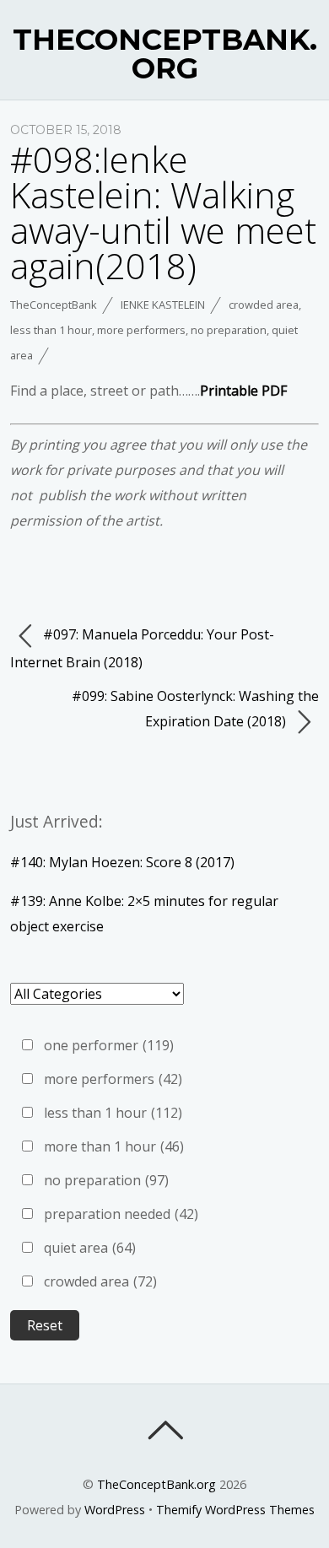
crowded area (264, 304)
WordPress (114, 1510)
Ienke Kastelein (163, 304)
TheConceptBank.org (156, 1484)
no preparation (229, 329)
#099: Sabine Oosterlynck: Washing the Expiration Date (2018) (195, 709)
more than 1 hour (114, 1146)
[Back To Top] (165, 1430)
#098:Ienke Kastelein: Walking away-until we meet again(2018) (163, 212)
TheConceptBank (53, 304)
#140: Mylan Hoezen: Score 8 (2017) (122, 862)
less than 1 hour (51, 329)
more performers (141, 329)
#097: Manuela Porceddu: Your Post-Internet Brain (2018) (142, 648)
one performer (109, 1045)
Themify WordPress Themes (235, 1510)
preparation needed (121, 1214)
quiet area (90, 1247)
